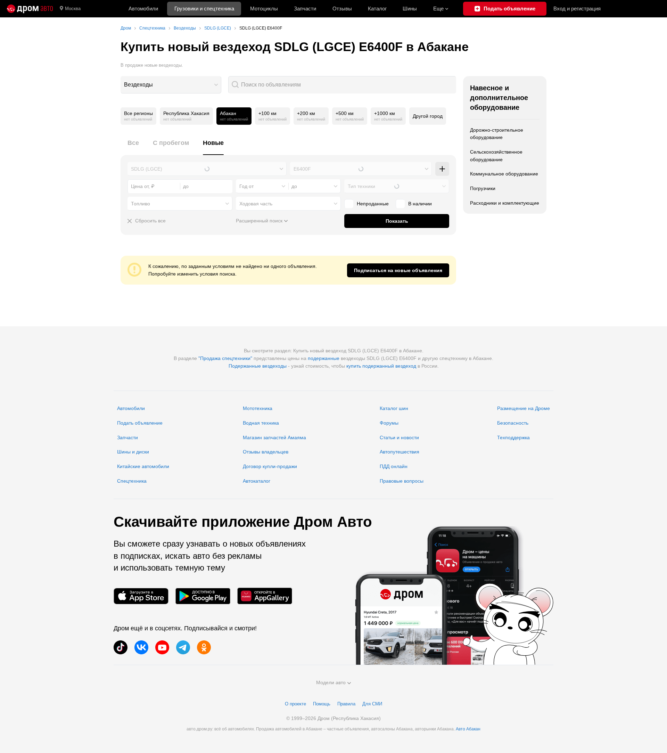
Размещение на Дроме (523, 408)
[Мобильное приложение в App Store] (141, 596)
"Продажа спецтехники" (225, 358)
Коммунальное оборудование (504, 174)
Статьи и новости (399, 437)
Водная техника (261, 423)
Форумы (389, 423)
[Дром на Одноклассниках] (204, 647)
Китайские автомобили (143, 466)
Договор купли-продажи (270, 466)
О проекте (295, 703)
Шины (410, 8)
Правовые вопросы (401, 481)
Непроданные (373, 203)
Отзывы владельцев (265, 452)
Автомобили (143, 8)
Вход (577, 8)
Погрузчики (482, 188)
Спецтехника (132, 481)
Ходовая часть (255, 203)
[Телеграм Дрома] (183, 647)
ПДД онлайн (393, 466)
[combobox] (171, 84)
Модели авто (331, 682)
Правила (346, 703)
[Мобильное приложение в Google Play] (202, 596)
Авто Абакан (468, 729)
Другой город (428, 116)
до (294, 186)
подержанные (323, 358)
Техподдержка (513, 437)
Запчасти (305, 8)
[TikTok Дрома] (120, 647)
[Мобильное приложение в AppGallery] (264, 596)
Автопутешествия (399, 452)
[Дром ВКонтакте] (141, 647)
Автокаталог (256, 481)
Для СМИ (372, 703)
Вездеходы (138, 85)
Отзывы (342, 8)
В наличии (420, 203)
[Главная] (30, 8)
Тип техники (361, 186)
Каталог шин (394, 408)
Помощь (321, 703)
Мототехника (257, 408)
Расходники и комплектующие (504, 203)
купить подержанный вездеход (381, 366)
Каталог (377, 8)
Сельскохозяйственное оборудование (496, 155)
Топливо (140, 203)
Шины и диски (133, 452)
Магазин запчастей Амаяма (274, 437)
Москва (73, 8)
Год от (246, 186)
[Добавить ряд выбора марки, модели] (442, 169)
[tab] (133, 147)
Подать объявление (140, 423)
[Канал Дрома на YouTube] (162, 647)
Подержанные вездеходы (258, 366)
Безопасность (512, 423)
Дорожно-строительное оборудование (496, 133)
